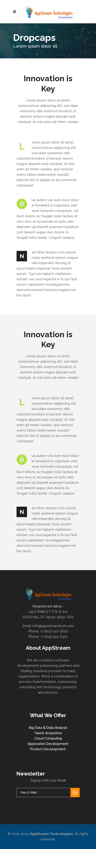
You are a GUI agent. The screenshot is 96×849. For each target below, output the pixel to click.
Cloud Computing (48, 738)
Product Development (48, 749)
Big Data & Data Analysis (48, 728)
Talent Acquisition (48, 733)
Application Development (48, 744)
